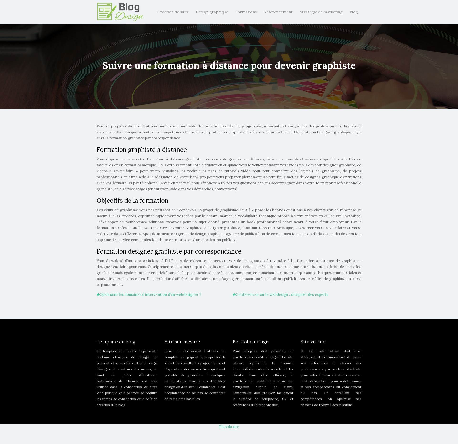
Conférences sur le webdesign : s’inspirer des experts (282, 294)
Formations (246, 12)
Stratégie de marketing (321, 12)
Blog (354, 12)
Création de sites (173, 12)
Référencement (278, 12)
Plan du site (229, 426)
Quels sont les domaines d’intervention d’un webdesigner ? (150, 294)
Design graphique (212, 12)
